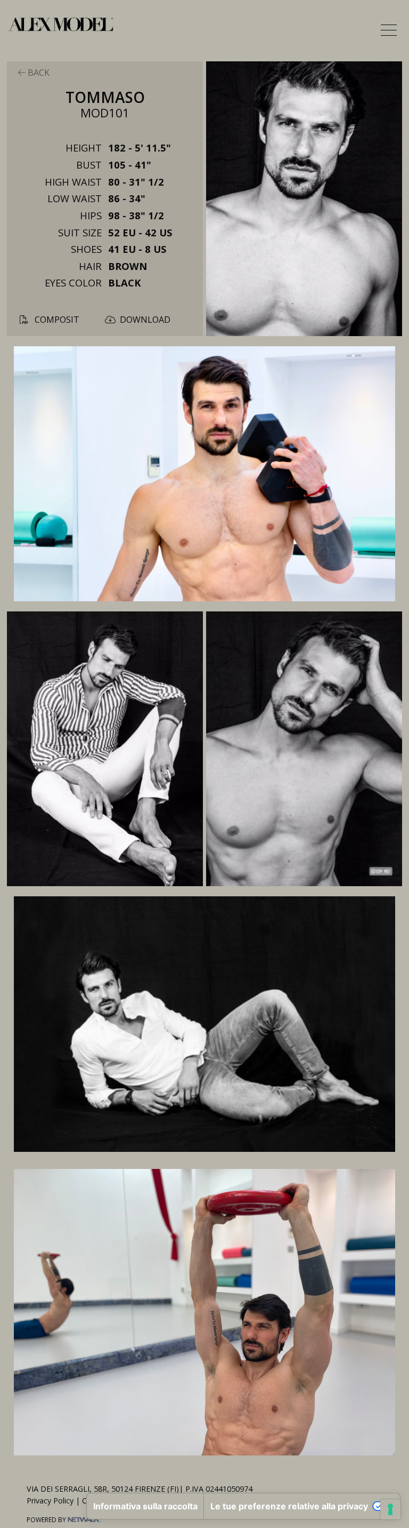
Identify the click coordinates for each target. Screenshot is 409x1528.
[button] (389, 30)
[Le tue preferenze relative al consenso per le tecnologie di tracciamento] (390, 1509)
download (145, 319)
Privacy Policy (50, 1500)
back (38, 72)
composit (55, 319)
